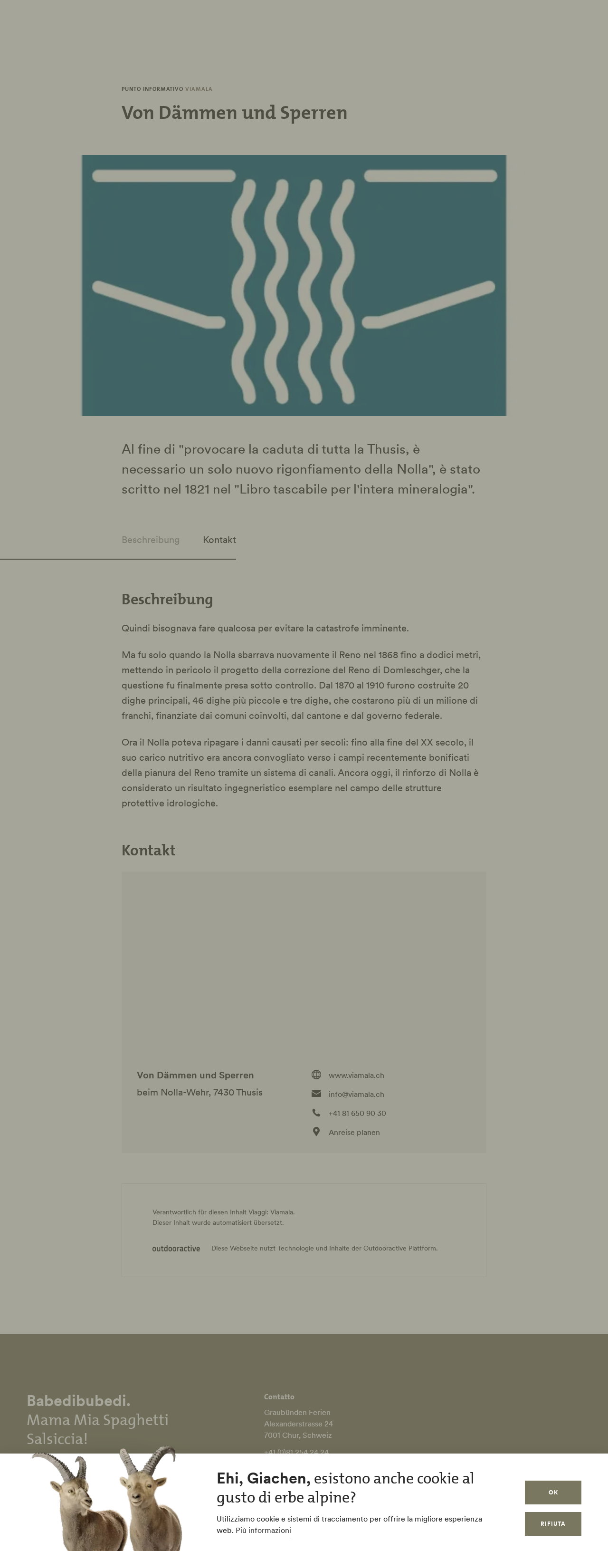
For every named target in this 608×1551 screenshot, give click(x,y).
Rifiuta (553, 1523)
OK (553, 1492)
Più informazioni (263, 1530)
